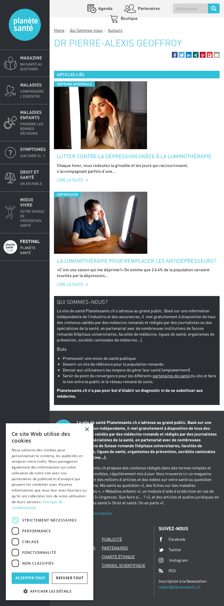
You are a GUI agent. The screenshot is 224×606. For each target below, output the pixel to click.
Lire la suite (70, 179)
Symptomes (33, 152)
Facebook (177, 539)
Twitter (175, 549)
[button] (175, 55)
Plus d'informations (94, 513)
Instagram (178, 560)
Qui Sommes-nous (86, 30)
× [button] (87, 429)
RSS (172, 570)
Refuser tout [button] (69, 577)
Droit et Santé (31, 177)
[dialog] (49, 511)
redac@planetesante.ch (180, 586)
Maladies (32, 90)
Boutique (129, 18)
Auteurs (115, 30)
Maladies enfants (31, 122)
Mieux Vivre (32, 212)
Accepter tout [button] (30, 577)
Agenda (104, 8)
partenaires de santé (171, 375)
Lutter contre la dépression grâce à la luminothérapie (134, 156)
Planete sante (25, 25)
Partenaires (148, 8)
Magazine (31, 63)
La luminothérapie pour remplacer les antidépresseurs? (136, 261)
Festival (30, 247)
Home (59, 30)
